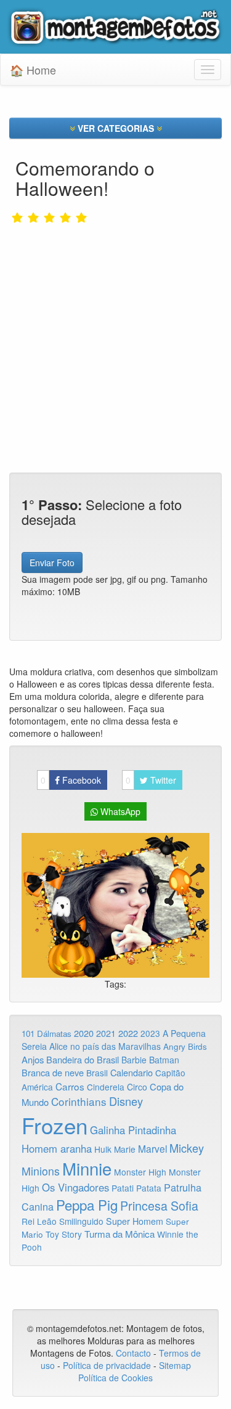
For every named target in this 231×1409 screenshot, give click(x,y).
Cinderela (105, 1087)
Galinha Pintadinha (133, 1130)
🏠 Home (33, 70)
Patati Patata (136, 1188)
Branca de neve (53, 1072)
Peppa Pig (87, 1204)
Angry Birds (185, 1046)
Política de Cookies (115, 1377)
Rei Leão (39, 1221)
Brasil (97, 1072)
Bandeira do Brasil (82, 1059)
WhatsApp (119, 811)
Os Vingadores (75, 1187)
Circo (137, 1087)
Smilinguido (81, 1221)
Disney (126, 1101)
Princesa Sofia (159, 1205)
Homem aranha (57, 1148)
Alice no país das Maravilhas (105, 1046)
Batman (164, 1060)
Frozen (54, 1125)
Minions (41, 1171)
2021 (106, 1033)
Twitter (151, 780)
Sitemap (175, 1365)
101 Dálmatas (46, 1033)
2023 (150, 1033)
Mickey (186, 1148)
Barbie (134, 1060)
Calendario (131, 1072)
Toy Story (64, 1234)
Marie (125, 1149)
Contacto (134, 1353)
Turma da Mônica (119, 1233)
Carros (69, 1086)
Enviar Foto (52, 562)
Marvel (152, 1148)
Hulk (102, 1149)
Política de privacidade (107, 1365)
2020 (84, 1032)
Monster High (140, 1172)
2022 (128, 1032)
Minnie (86, 1168)
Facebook (71, 780)
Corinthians (79, 1101)
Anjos (33, 1059)
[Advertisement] (115, 321)
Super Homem (134, 1221)
